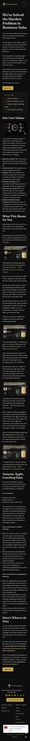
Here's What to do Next (15, 109)
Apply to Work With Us (15, 699)
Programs (4, 708)
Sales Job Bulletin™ (11, 664)
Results (18, 711)
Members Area (5, 711)
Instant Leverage (12, 349)
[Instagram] (12, 695)
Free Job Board (20, 722)
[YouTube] (9, 695)
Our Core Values (12, 98)
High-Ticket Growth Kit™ (15, 648)
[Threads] (23, 695)
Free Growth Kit (20, 713)
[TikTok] (21, 695)
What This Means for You (15, 101)
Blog (17, 716)
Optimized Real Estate (17, 469)
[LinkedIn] (6, 695)
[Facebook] (15, 695)
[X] (18, 695)
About (17, 708)
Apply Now (8, 88)
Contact (18, 719)
